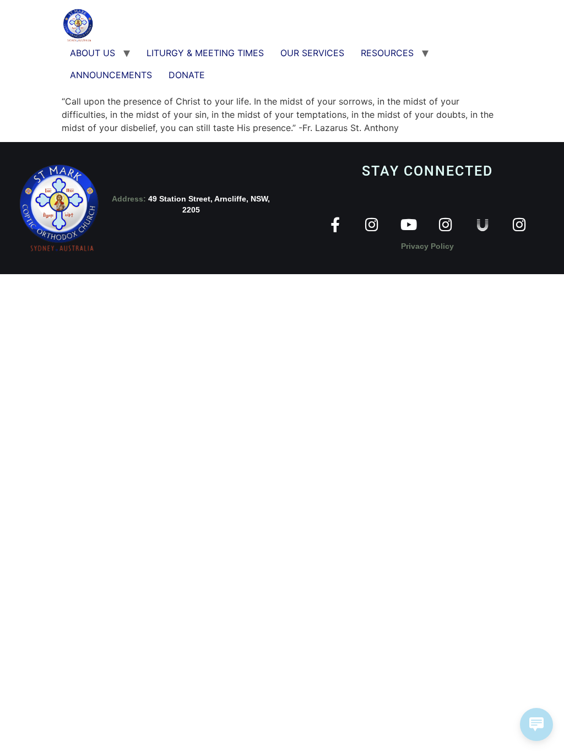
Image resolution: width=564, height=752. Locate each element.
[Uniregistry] (482, 224)
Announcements (111, 74)
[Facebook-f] (335, 224)
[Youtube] (409, 224)
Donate (187, 74)
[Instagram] (372, 224)
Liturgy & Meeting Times (205, 52)
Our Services (312, 52)
